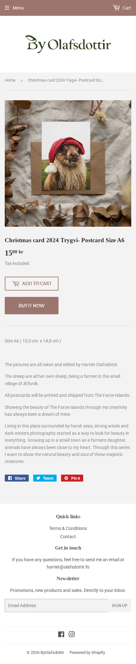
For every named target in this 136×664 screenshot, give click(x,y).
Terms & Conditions (68, 528)
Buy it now (32, 305)
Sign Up (119, 605)
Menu (18, 7)
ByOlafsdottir (52, 652)
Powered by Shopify (87, 652)
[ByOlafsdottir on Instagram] (72, 635)
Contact (68, 536)
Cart (126, 7)
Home (10, 80)
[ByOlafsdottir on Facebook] (61, 635)
